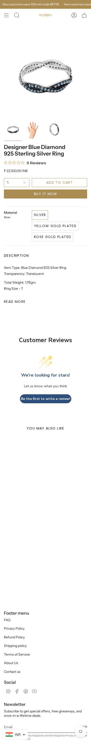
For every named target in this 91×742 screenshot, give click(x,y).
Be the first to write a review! (45, 398)
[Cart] (84, 15)
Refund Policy (14, 637)
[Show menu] (6, 15)
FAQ (7, 620)
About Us (11, 663)
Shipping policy (15, 645)
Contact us (12, 671)
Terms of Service (17, 654)
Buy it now (45, 193)
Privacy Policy (14, 628)
